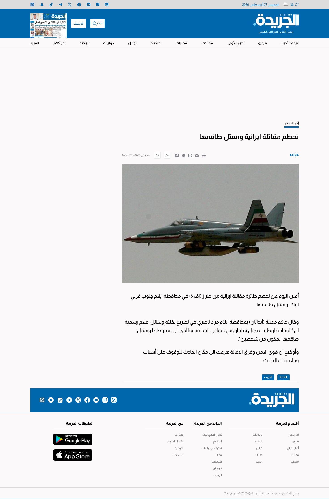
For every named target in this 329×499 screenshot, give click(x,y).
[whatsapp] (32, 4)
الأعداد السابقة (175, 441)
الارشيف (78, 23)
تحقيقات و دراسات (212, 448)
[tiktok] (51, 4)
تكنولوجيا (217, 461)
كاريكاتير (217, 468)
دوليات (108, 43)
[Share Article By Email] (197, 155)
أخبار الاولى (293, 448)
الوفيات (217, 475)
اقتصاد (156, 43)
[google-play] (72, 437)
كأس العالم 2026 (212, 434)
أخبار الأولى (235, 43)
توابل (132, 43)
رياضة (84, 43)
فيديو (262, 43)
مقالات (207, 43)
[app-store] (72, 453)
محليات (181, 43)
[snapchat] (42, 4)
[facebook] (79, 4)
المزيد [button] (34, 43)
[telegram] (60, 4)
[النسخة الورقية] (48, 23)
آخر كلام (59, 43)
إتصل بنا (179, 434)
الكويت (268, 377)
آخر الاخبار (293, 434)
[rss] (106, 4)
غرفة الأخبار (290, 43)
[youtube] (88, 4)
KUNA (284, 377)
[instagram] (97, 4)
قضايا (219, 454)
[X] (70, 4)
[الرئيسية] (276, 20)
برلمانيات (257, 434)
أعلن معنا (178, 454)
